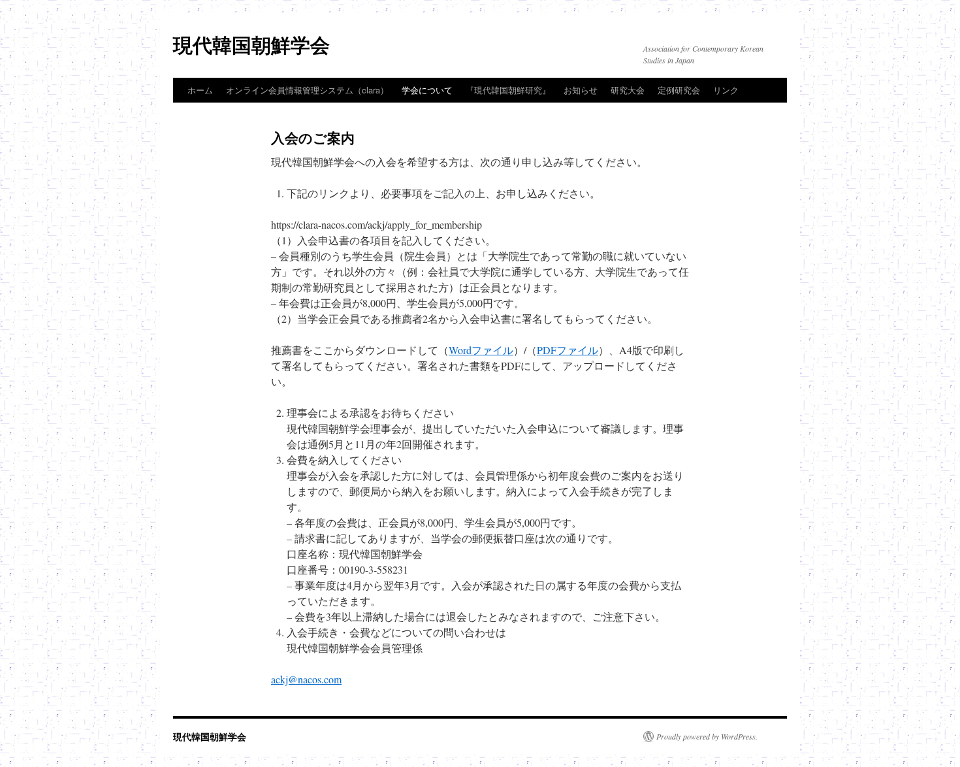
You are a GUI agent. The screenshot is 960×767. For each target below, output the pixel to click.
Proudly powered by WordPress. (707, 736)
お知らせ (581, 90)
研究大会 (628, 90)
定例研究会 (679, 90)
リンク (726, 90)
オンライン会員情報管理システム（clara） (307, 90)
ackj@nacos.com (306, 679)
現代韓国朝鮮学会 (251, 44)
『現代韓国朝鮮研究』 (508, 90)
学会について (427, 90)
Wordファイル (481, 350)
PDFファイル (567, 350)
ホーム (200, 90)
